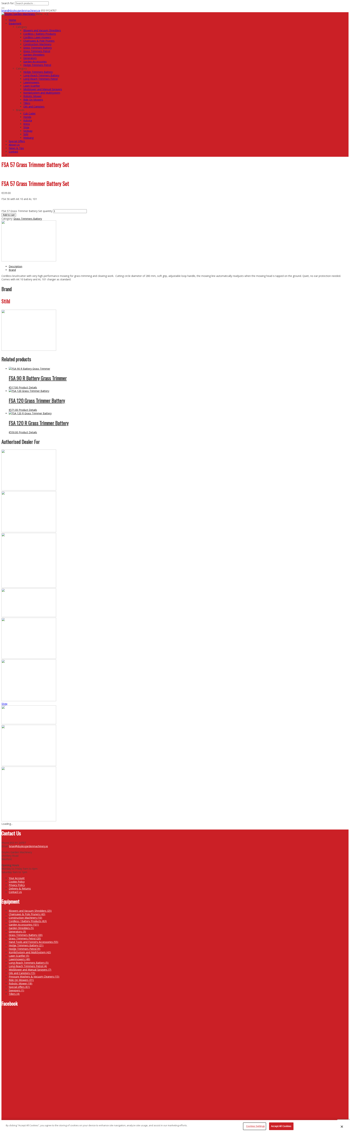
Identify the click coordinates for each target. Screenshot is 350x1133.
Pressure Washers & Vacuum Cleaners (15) (34, 976)
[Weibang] (28, 820)
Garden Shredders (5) (21, 928)
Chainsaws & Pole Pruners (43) (27, 914)
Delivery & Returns (20, 888)
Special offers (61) (19, 987)
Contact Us (15, 892)
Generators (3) (17, 931)
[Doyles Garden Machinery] (18, 14)
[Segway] (28, 700)
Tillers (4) (14, 994)
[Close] (342, 1126)
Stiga (4, 703)
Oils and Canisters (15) (22, 973)
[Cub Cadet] (28, 489)
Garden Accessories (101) (24, 924)
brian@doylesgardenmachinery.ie (20, 10)
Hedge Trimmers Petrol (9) (24, 949)
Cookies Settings (255, 1126)
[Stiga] (28, 723)
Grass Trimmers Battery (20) (25, 935)
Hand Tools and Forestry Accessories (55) (33, 942)
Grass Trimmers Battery (27, 218)
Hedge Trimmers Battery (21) (26, 945)
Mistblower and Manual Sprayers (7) (30, 969)
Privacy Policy (17, 885)
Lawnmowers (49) (19, 959)
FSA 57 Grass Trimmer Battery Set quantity (26, 211)
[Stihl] (28, 260)
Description (15, 266)
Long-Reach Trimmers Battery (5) (28, 962)
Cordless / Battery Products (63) (28, 921)
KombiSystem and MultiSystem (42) (30, 952)
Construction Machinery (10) (25, 917)
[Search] (2, 8)
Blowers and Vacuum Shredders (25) (30, 910)
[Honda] (28, 531)
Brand (12, 270)
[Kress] (28, 616)
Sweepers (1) (16, 990)
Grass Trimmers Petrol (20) (25, 938)
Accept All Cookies (281, 1126)
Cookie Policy (17, 881)
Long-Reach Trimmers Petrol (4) (28, 966)
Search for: (7, 3)
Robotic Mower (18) (20, 983)
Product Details (28, 387)
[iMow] (28, 586)
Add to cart (9, 215)
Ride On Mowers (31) (21, 980)
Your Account (17, 878)
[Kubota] (28, 657)
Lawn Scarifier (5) (19, 955)
